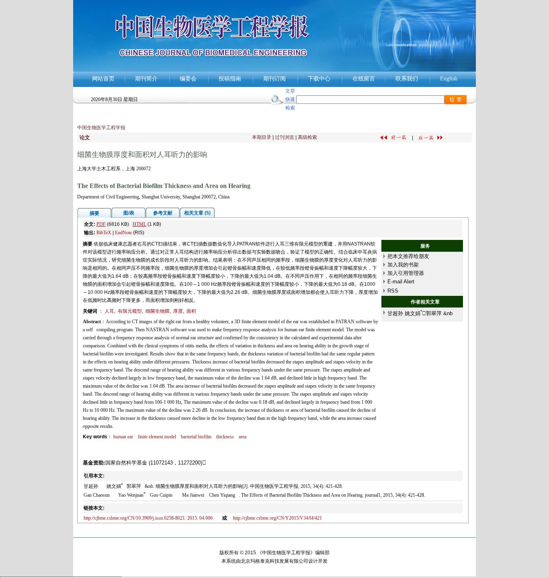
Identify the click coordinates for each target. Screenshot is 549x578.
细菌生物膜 (157, 311)
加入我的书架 (403, 265)
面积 (191, 311)
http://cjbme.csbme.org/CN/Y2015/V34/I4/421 (277, 518)
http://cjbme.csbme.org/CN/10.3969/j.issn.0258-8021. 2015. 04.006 (150, 518)
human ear (123, 437)
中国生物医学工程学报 (101, 127)
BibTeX (103, 232)
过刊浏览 (284, 137)
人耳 (109, 311)
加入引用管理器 (405, 273)
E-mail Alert (400, 282)
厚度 (178, 311)
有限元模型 (130, 311)
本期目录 (261, 137)
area (242, 437)
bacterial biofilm (196, 437)
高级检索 (307, 137)
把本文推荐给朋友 (408, 256)
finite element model (157, 437)
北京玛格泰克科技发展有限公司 (274, 561)
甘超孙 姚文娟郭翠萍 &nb (420, 313)
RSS (392, 291)
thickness (225, 437)
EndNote (123, 232)
